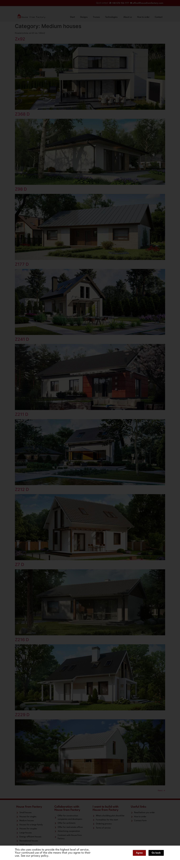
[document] (90, 430)
